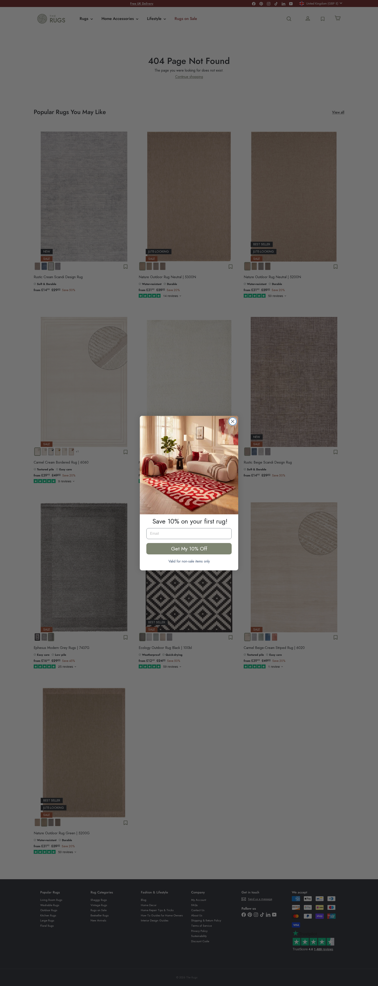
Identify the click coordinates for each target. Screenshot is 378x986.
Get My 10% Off (189, 548)
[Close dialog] (232, 421)
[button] (189, 465)
